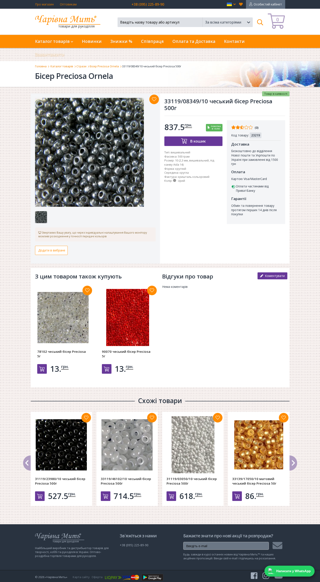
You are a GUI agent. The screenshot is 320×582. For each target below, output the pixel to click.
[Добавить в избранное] (87, 290)
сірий (181, 181)
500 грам (184, 156)
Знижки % (121, 41)
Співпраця (152, 41)
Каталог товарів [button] (53, 41)
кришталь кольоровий (193, 177)
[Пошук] (260, 22)
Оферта (97, 577)
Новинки (92, 41)
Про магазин (44, 4)
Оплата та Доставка (193, 41)
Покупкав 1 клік (216, 127)
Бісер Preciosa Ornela (104, 66)
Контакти (234, 41)
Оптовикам (68, 4)
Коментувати (274, 276)
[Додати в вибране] (154, 99)
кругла (184, 173)
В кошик (197, 141)
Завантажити (49, 54)
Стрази (81, 66)
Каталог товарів (62, 66)
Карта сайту (81, 577)
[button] (231, 4)
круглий (180, 169)
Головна (41, 66)
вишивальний (180, 152)
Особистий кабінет (268, 4)
